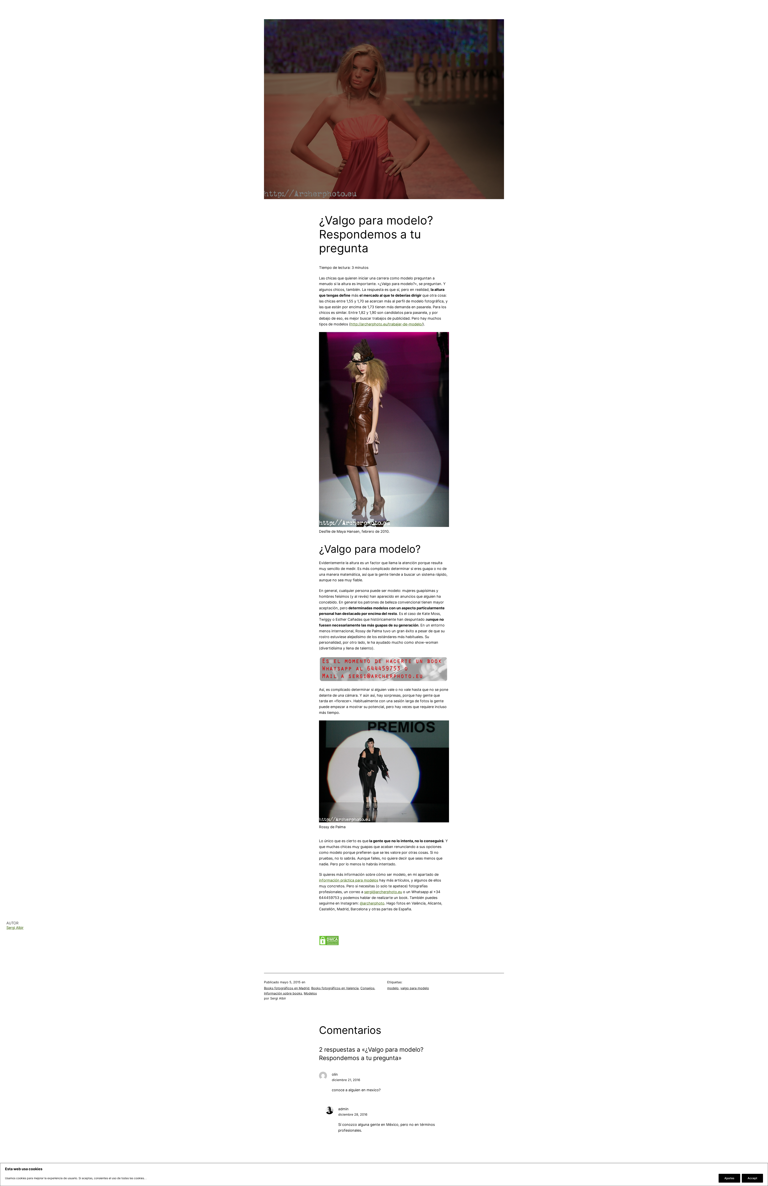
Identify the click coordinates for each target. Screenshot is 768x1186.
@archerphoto (372, 903)
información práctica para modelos (348, 880)
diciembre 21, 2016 (346, 1080)
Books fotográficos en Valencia (335, 988)
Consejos (367, 988)
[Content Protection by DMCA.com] (329, 944)
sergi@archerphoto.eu (383, 892)
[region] (384, 1174)
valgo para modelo (414, 988)
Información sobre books (283, 993)
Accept (752, 1178)
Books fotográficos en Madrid (286, 988)
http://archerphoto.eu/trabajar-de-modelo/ (386, 324)
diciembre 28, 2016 (352, 1114)
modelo (393, 988)
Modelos (310, 993)
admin (343, 1109)
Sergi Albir (15, 928)
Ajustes (729, 1178)
